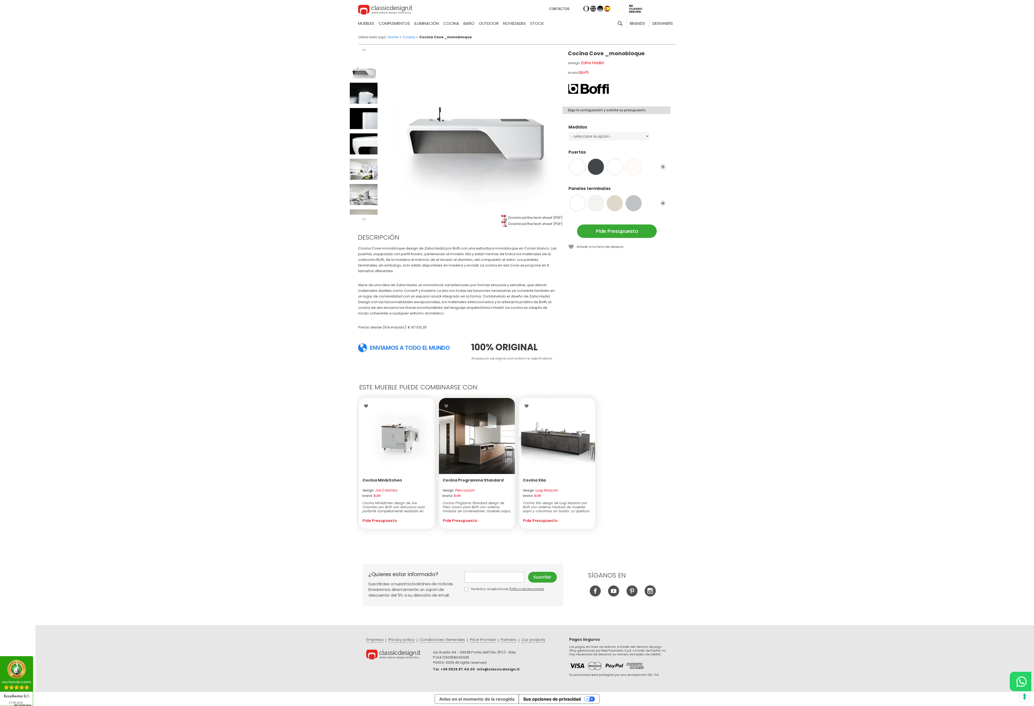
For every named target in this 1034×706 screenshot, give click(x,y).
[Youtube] (613, 595)
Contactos (559, 8)
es (607, 9)
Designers (662, 23)
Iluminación (426, 23)
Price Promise (483, 640)
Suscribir (542, 577)
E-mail (496, 577)
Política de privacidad (526, 589)
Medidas (577, 127)
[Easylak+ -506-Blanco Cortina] (577, 167)
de (600, 9)
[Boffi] (588, 88)
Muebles (366, 23)
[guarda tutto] (663, 166)
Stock (537, 23)
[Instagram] (650, 595)
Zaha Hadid (592, 62)
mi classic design (635, 8)
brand (371, 495)
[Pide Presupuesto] (397, 436)
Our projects (533, 640)
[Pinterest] (632, 595)
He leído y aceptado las (507, 589)
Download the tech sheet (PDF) (535, 217)
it (586, 9)
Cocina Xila (534, 480)
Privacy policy (401, 640)
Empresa (374, 640)
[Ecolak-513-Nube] (633, 203)
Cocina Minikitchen (382, 480)
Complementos (394, 23)
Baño (468, 23)
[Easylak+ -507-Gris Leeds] (596, 167)
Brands (637, 23)
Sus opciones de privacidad (552, 699)
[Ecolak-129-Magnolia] (615, 203)
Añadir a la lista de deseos (600, 246)
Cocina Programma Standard (473, 480)
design (379, 490)
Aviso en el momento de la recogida (476, 699)
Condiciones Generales (442, 640)
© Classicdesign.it (399, 655)
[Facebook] (595, 595)
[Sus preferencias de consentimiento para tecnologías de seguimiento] (1024, 696)
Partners (508, 640)
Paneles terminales (589, 188)
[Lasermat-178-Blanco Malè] (633, 167)
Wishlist (367, 406)
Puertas (577, 152)
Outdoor (489, 23)
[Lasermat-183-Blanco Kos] (615, 167)
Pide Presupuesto (617, 231)
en (593, 9)
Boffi (584, 72)
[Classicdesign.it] (385, 10)
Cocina (451, 23)
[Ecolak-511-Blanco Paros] (596, 203)
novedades (514, 23)
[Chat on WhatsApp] (1020, 681)
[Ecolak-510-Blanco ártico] (577, 203)
